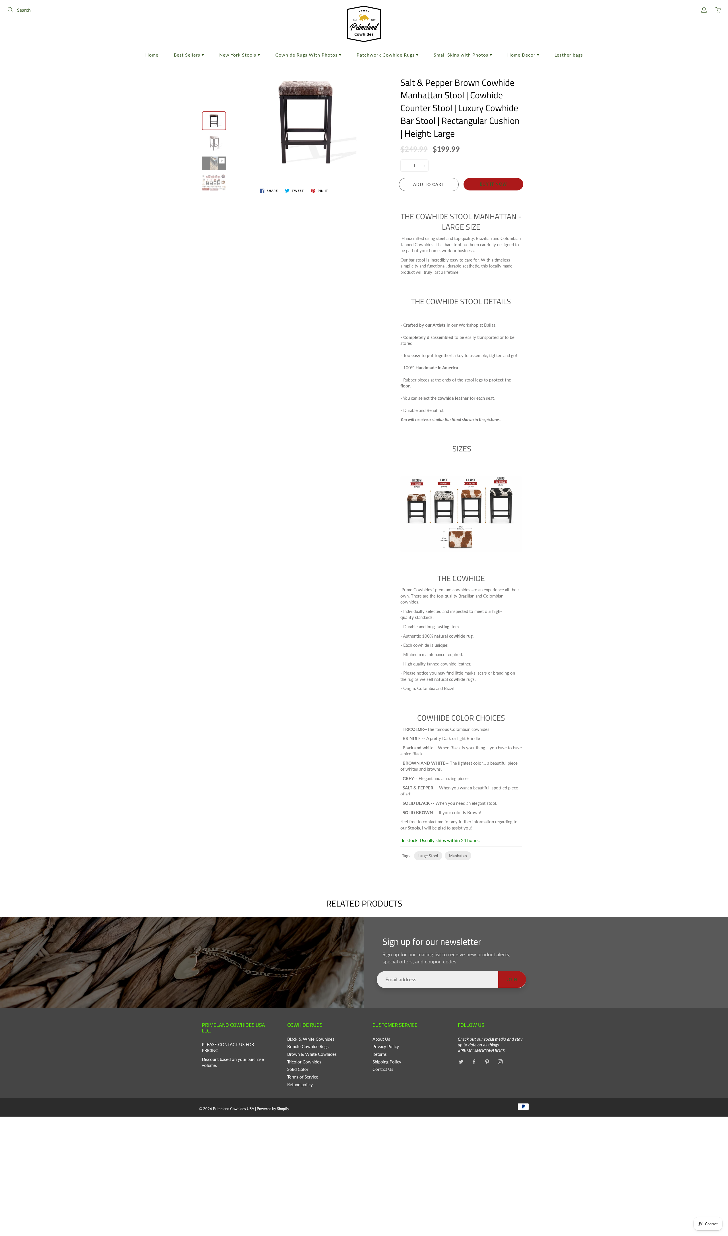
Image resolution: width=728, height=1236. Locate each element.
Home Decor (522, 54)
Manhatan (458, 855)
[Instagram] (500, 1062)
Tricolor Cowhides (304, 1061)
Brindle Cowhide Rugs (308, 1046)
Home (151, 54)
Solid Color (297, 1069)
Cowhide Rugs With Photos (307, 54)
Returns (380, 1054)
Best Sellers (188, 54)
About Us (381, 1039)
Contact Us (383, 1069)
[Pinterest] (487, 1062)
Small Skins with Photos (462, 54)
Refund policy (300, 1084)
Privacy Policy (386, 1046)
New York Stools (238, 54)
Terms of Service (302, 1077)
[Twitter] (461, 1062)
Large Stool (428, 855)
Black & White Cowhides (310, 1039)
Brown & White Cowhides (312, 1054)
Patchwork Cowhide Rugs (386, 54)
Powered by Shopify (273, 1108)
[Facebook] (474, 1062)
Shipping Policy (387, 1061)
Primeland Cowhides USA (233, 1108)
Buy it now (493, 184)
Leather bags (569, 54)
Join (512, 979)
